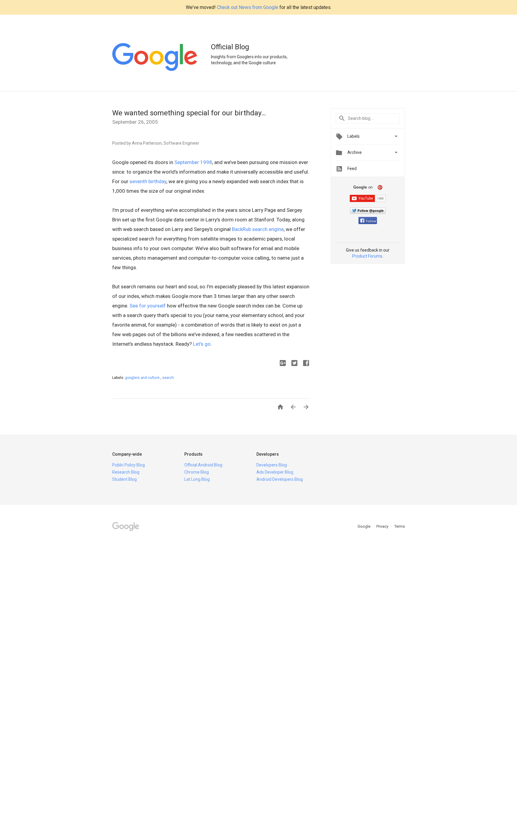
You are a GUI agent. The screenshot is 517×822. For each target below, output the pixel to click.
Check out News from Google (247, 7)
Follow (371, 221)
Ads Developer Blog (274, 472)
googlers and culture (142, 378)
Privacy (382, 526)
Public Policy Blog (128, 465)
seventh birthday (148, 181)
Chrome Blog (196, 472)
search (168, 378)
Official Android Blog (203, 465)
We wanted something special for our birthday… (189, 113)
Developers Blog (271, 465)
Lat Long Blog (197, 479)
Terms (399, 526)
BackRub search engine (258, 229)
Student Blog (124, 479)
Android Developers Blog (279, 479)
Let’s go (202, 344)
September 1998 (193, 162)
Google (364, 526)
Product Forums (367, 256)
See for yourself (148, 306)
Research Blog (125, 472)
